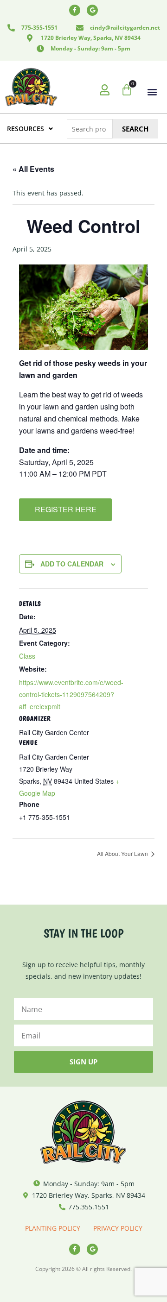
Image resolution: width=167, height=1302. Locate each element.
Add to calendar (71, 563)
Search (135, 128)
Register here (65, 509)
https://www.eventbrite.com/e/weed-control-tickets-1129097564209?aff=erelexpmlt (71, 694)
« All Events (33, 169)
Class (27, 655)
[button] (152, 91)
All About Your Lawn (123, 853)
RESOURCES (25, 128)
